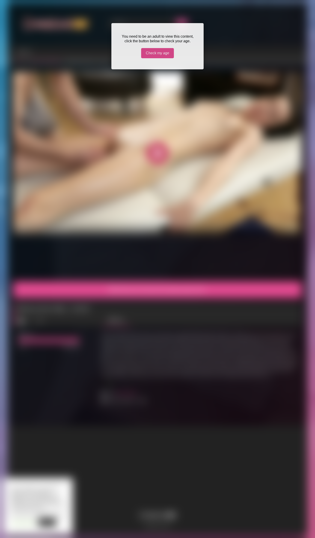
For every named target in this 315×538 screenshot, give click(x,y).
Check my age (157, 53)
